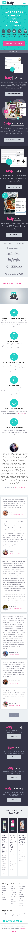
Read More (14, 715)
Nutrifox (13, 899)
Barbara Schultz (14, 681)
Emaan (11, 551)
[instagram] (14, 920)
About (3, 886)
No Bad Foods (13, 683)
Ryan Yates (12, 606)
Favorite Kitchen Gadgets (21, 905)
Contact (4, 890)
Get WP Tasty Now (14, 43)
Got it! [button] (14, 931)
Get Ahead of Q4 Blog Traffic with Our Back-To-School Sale (4, 844)
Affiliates (4, 888)
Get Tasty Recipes (14, 94)
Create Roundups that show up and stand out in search (14, 794)
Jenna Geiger (13, 652)
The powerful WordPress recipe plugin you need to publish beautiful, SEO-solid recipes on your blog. (14, 85)
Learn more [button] (23, 928)
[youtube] (7, 920)
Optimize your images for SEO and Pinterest (14, 752)
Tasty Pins (13, 894)
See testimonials (21, 413)
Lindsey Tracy (13, 512)
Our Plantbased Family (16, 514)
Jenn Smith (12, 703)
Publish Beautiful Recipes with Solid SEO (14, 732)
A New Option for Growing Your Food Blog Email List (13, 842)
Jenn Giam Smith (14, 705)
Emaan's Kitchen (14, 553)
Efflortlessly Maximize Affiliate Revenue (14, 773)
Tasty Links (13, 897)
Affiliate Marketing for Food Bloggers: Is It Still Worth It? (22, 840)
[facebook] (4, 920)
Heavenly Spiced (14, 655)
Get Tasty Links (14, 187)
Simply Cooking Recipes (16, 608)
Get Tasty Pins (14, 235)
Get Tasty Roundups (14, 139)
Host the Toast (20, 487)
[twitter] (17, 920)
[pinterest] (10, 920)
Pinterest (21, 896)
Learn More (14, 736)
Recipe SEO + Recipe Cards (22, 888)
